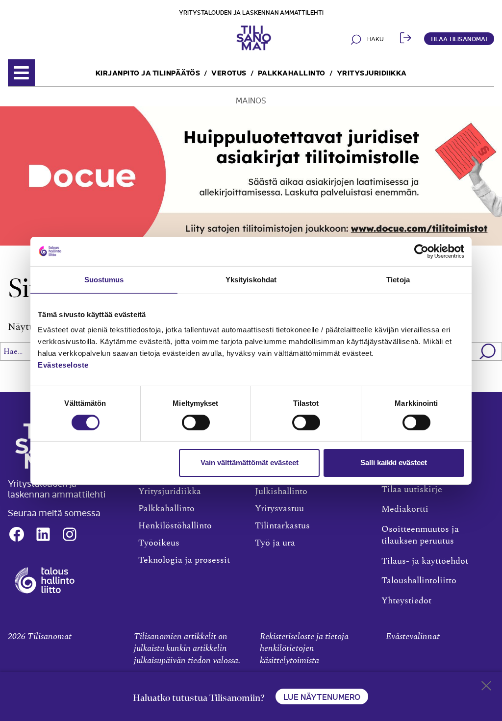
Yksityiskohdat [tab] (251, 279)
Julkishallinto (281, 491)
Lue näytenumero (321, 696)
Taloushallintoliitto (418, 580)
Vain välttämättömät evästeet (250, 462)
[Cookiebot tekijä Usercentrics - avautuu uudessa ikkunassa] (421, 251)
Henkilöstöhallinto (175, 526)
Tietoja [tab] (398, 279)
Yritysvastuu (279, 508)
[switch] (196, 422)
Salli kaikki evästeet (393, 462)
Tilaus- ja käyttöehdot (424, 561)
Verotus (229, 72)
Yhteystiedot (406, 601)
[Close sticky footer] (486, 688)
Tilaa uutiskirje (411, 489)
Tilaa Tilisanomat (459, 38)
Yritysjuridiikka (372, 72)
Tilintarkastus (282, 526)
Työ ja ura (275, 543)
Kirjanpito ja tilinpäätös (148, 72)
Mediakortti (404, 509)
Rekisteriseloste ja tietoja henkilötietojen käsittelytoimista (304, 648)
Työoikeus (158, 543)
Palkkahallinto (292, 72)
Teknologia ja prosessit (184, 560)
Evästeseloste (63, 365)
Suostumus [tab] (104, 279)
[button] (488, 351)
